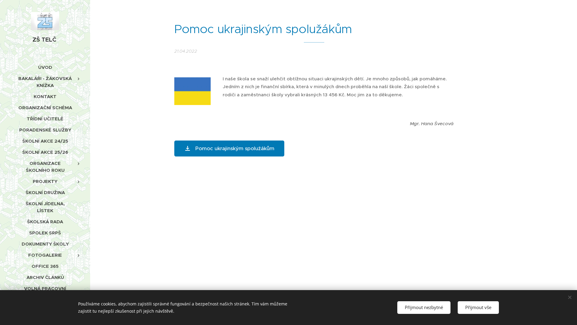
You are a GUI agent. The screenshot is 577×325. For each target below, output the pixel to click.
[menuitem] (45, 67)
